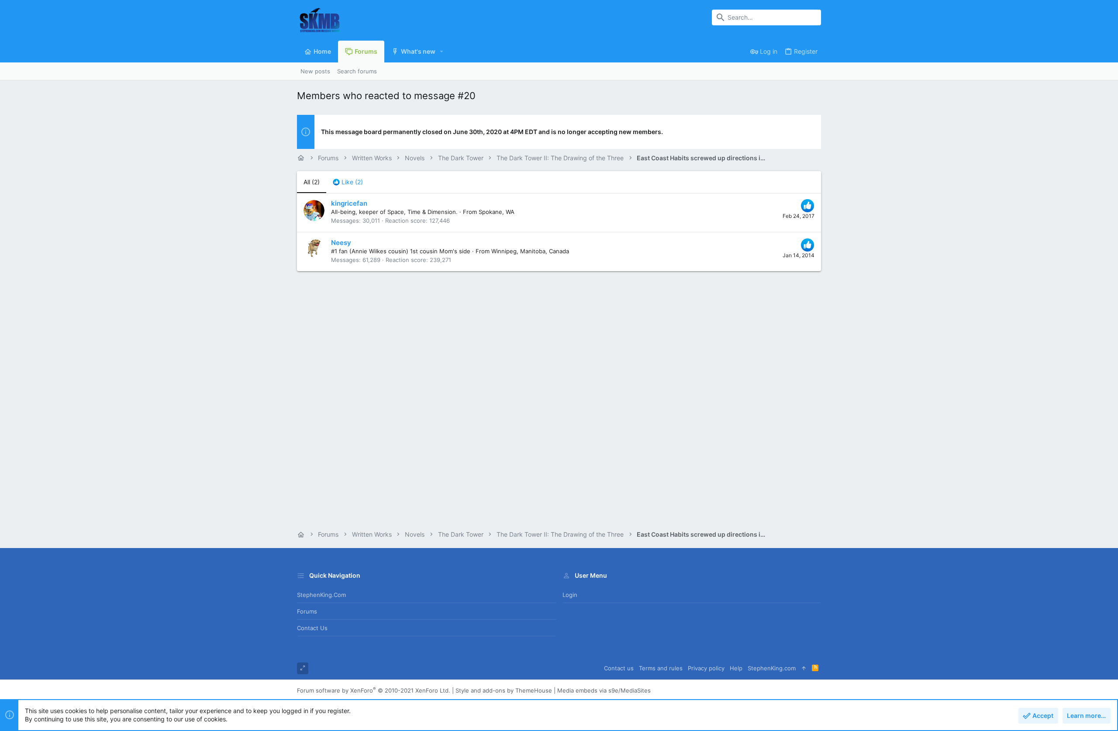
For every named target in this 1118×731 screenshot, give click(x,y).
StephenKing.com (321, 594)
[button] (441, 51)
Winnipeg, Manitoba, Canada (530, 251)
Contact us (312, 627)
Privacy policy (706, 668)
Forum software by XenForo (373, 690)
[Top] (803, 668)
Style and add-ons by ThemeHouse (503, 690)
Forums (307, 611)
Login (569, 594)
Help (736, 668)
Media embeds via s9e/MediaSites (604, 690)
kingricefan (349, 203)
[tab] (347, 182)
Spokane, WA (496, 211)
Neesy (341, 242)
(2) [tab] (312, 182)
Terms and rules (661, 668)
